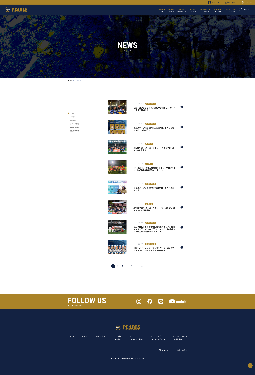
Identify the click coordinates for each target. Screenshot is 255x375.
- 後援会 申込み (178, 339)
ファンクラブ (156, 336)
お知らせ (73, 120)
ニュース (71, 336)
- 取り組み (117, 339)
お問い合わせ (182, 350)
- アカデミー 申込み (136, 339)
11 (132, 266)
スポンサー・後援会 (180, 336)
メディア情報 (74, 124)
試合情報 (85, 336)
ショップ (247, 9)
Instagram (232, 2)
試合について (74, 130)
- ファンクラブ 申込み (158, 339)
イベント (73, 117)
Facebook (216, 2)
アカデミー (134, 336)
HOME (70, 80)
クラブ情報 (118, 336)
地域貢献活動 (74, 127)
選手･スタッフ (101, 336)
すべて (72, 113)
